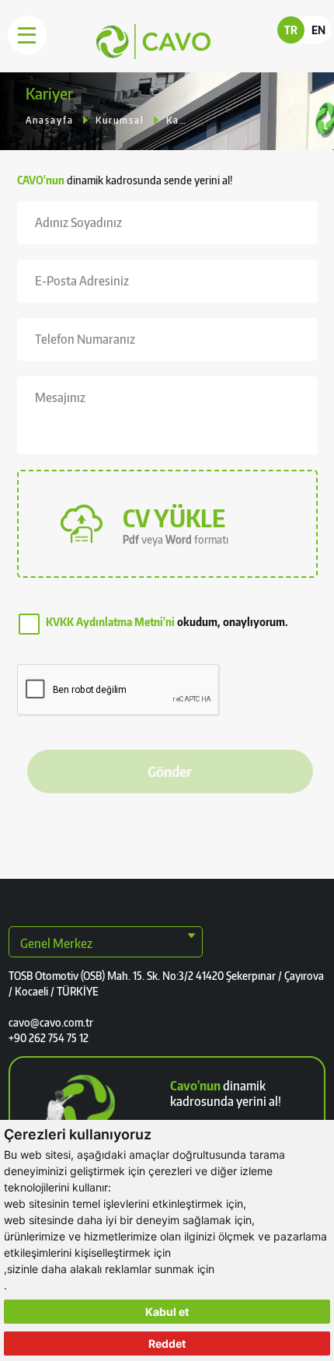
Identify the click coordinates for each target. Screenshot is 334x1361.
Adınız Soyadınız (78, 222)
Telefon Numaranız (85, 339)
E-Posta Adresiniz (82, 281)
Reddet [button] (167, 1343)
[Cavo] (123, 55)
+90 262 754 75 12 (49, 1037)
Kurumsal (120, 120)
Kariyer (176, 120)
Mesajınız (60, 397)
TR (290, 30)
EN (318, 30)
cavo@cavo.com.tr (51, 1022)
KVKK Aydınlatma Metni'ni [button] (110, 621)
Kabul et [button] (167, 1311)
